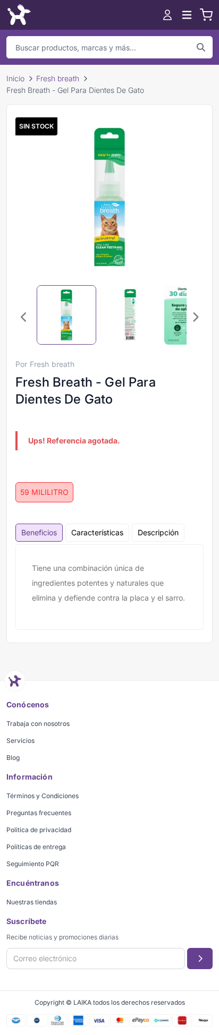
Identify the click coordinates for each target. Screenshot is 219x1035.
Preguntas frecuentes (38, 813)
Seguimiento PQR (32, 864)
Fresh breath (57, 78)
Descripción (158, 532)
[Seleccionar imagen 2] (130, 315)
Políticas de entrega (36, 847)
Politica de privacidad (38, 830)
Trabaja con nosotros (38, 724)
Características (97, 532)
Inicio (15, 78)
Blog (13, 758)
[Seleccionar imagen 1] (66, 315)
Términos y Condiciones (42, 796)
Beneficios (39, 532)
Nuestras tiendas (31, 902)
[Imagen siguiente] (195, 317)
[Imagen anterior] (23, 317)
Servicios (20, 741)
